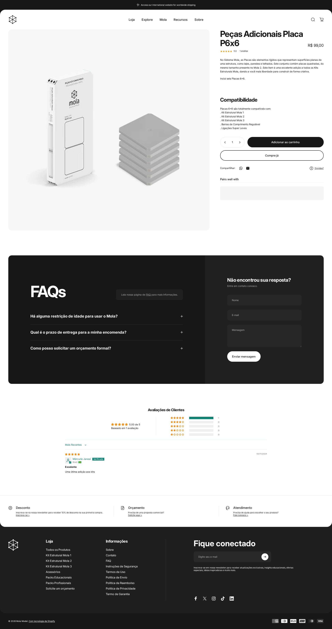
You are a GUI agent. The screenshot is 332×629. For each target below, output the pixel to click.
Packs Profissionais (58, 583)
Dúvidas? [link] (319, 168)
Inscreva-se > (23, 515)
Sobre (110, 549)
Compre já (272, 155)
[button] (178, 418)
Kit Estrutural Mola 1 (58, 555)
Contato (111, 555)
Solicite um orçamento (60, 588)
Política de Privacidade (120, 588)
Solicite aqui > (135, 515)
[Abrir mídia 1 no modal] (108, 129)
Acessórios (53, 572)
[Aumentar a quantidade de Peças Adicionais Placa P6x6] (241, 142)
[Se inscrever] (264, 556)
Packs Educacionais (59, 577)
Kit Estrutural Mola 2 (59, 561)
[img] (72, 454)
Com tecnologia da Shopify (42, 621)
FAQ (108, 561)
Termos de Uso (115, 572)
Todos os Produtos (58, 549)
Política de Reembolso (120, 583)
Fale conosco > (240, 515)
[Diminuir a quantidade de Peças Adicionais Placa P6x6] (224, 142)
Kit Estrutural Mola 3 (59, 566)
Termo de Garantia (118, 594)
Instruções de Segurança (122, 566)
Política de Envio (116, 577)
